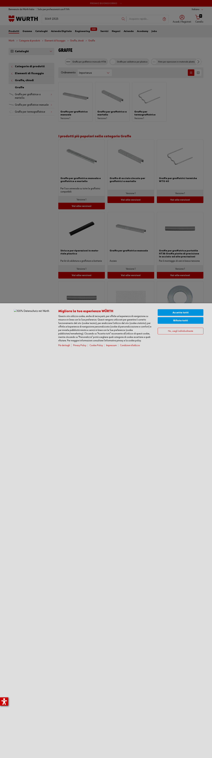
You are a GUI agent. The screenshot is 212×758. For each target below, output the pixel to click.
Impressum (111, 345)
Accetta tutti (181, 312)
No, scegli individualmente (180, 331)
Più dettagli (64, 345)
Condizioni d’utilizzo (130, 345)
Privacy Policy (79, 345)
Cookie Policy (96, 345)
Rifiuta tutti (180, 320)
